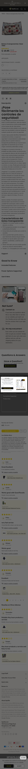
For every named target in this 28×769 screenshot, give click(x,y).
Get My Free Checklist (7, 388)
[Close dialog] (26, 377)
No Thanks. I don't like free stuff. (7, 390)
